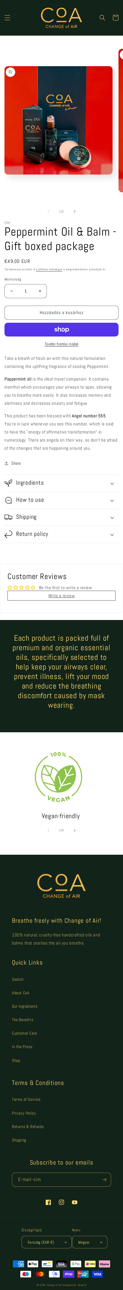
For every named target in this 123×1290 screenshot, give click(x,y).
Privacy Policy (24, 1113)
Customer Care (24, 1033)
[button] (7, 17)
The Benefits (22, 1019)
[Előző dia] (48, 211)
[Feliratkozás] (104, 1180)
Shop (16, 1060)
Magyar (84, 1242)
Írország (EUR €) (41, 1242)
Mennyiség (12, 279)
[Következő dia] (74, 211)
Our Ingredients (25, 1006)
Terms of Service (26, 1099)
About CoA (20, 992)
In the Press (22, 1046)
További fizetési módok (62, 344)
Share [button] (16, 463)
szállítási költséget (49, 269)
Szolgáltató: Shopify (74, 1284)
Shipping (19, 1140)
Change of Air (54, 1284)
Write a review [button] (61, 595)
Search (18, 979)
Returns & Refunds (28, 1126)
